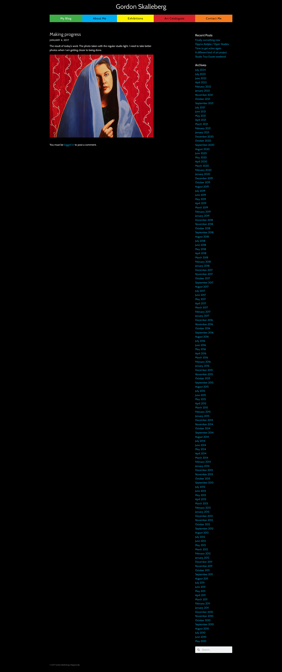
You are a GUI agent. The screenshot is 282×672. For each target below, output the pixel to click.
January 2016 (202, 365)
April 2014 (200, 453)
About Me (99, 18)
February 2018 (203, 261)
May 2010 (200, 641)
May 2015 (200, 399)
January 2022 (202, 90)
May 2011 (200, 591)
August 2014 (202, 436)
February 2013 (203, 507)
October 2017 (202, 278)
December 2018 (204, 220)
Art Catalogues (174, 18)
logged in (69, 144)
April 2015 (200, 403)
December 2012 (204, 516)
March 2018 (201, 257)
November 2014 (204, 424)
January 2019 (202, 215)
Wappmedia (75, 665)
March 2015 (201, 407)
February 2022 (203, 86)
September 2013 (204, 482)
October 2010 (203, 620)
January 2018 (202, 265)
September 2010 (204, 624)
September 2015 (204, 382)
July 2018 (200, 240)
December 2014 (204, 420)
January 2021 (202, 132)
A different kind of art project (211, 52)
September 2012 (204, 528)
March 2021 (201, 124)
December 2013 (204, 470)
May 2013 (200, 495)
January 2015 (202, 416)
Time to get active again (208, 48)
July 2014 (200, 440)
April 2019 (200, 203)
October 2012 (202, 524)
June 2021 (200, 111)
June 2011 (200, 586)
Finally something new (207, 40)
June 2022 (200, 78)
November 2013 (204, 474)
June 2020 (201, 153)
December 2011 (203, 561)
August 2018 (202, 236)
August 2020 (202, 149)
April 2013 (200, 499)
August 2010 (202, 628)
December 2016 (204, 320)
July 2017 (200, 290)
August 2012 (202, 532)
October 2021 (202, 99)
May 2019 (200, 199)
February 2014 (203, 461)
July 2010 (200, 632)
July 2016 (200, 340)
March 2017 (201, 307)
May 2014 (200, 449)
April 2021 (200, 119)
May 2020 (201, 157)
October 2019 (202, 182)
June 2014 (200, 445)
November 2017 (204, 274)
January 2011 (202, 607)
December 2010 (204, 612)
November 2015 (204, 374)
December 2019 (204, 178)
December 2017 (204, 270)
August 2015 (202, 386)
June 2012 (200, 540)
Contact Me (214, 18)
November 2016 (204, 324)
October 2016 (202, 328)
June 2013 (200, 490)
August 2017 (202, 286)
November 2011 (203, 566)
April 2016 (200, 353)
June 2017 (200, 294)
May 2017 (200, 299)
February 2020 (203, 170)
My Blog (65, 18)
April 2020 (201, 161)
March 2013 (201, 503)
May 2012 (200, 545)
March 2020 (202, 165)
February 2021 (203, 128)
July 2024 (200, 69)
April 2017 (200, 303)
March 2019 (201, 207)
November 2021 (204, 94)
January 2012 (202, 557)
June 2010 (200, 636)
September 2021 (204, 103)
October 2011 (202, 570)
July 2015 (200, 390)
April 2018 (200, 253)
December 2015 (204, 370)
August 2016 (202, 336)
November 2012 (204, 520)
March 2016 (201, 357)
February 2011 (202, 603)
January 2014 (202, 466)
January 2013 (202, 511)
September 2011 (204, 574)
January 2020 (202, 174)
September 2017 (204, 282)
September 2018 (204, 232)
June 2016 (200, 345)
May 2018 (200, 249)
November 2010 (204, 616)
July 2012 (200, 536)
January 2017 (202, 315)
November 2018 (204, 224)
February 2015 (203, 411)
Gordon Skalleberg (141, 6)
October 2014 (202, 428)
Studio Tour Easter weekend (210, 56)
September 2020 (204, 144)
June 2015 (200, 395)
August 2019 (202, 186)
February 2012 (203, 553)
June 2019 (200, 194)
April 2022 (201, 82)
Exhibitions (135, 18)
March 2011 (201, 599)
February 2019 (203, 211)
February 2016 (203, 361)
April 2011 (200, 595)
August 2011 (201, 578)
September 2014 (204, 432)
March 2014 (201, 457)
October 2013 (202, 478)
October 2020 (203, 140)
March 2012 (201, 549)
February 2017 (203, 311)
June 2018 (200, 244)
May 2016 (200, 349)
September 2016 (204, 332)
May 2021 (200, 115)
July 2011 (199, 582)
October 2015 (202, 378)
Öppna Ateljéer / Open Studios (212, 44)
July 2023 (200, 74)
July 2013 (200, 486)
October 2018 (202, 228)
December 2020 (204, 136)
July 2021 (200, 107)
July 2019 (200, 190)
